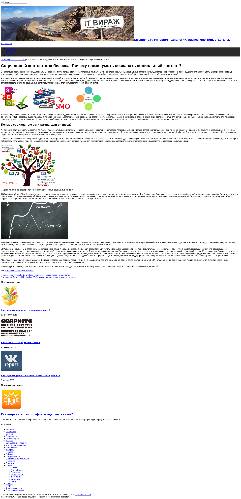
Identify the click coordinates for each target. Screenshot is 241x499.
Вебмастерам (12, 438)
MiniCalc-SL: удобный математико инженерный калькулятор (35, 275)
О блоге (9, 53)
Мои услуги (11, 51)
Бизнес (9, 434)
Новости (10, 452)
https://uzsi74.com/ (83, 494)
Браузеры (15, 472)
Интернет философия (16, 445)
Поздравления (13, 456)
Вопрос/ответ (17, 474)
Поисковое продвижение (17, 459)
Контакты (10, 55)
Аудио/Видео (17, 470)
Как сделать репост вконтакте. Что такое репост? (30, 375)
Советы (9, 483)
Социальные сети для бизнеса (19, 271)
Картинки (15, 481)
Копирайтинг (12, 447)
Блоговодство (12, 436)
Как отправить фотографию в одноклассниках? (37, 414)
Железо (9, 441)
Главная (10, 48)
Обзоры (9, 454)
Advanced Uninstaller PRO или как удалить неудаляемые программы (38, 277)
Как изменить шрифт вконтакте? (20, 342)
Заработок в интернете (16, 443)
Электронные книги (15, 490)
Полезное (10, 461)
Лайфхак (10, 450)
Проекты (10, 463)
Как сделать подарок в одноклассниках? (25, 310)
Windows (10, 429)
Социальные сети (17, 59)
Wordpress (11, 432)
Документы (16, 477)
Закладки (15, 479)
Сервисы (10, 465)
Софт (8, 486)
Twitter (14, 468)
